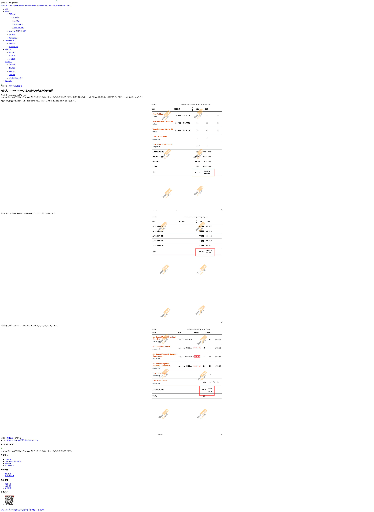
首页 (6, 9)
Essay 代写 (16, 17)
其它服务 (12, 34)
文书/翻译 (12, 59)
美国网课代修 (13, 509)
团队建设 (12, 68)
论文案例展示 (13, 38)
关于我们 (8, 62)
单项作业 (8, 49)
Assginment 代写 (17, 24)
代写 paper (12, 14)
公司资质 (12, 64)
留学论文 (8, 11)
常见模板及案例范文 (16, 78)
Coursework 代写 (18, 28)
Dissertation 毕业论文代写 (17, 31)
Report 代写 (16, 21)
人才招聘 (12, 75)
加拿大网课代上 (24, 509)
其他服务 (8, 463)
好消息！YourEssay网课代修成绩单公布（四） (23, 440)
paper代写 (8, 459)
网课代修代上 (10, 40)
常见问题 (8, 81)
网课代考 (12, 52)
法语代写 (12, 56)
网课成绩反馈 (13, 47)
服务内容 (12, 43)
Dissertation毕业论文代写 (13, 461)
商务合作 (12, 71)
